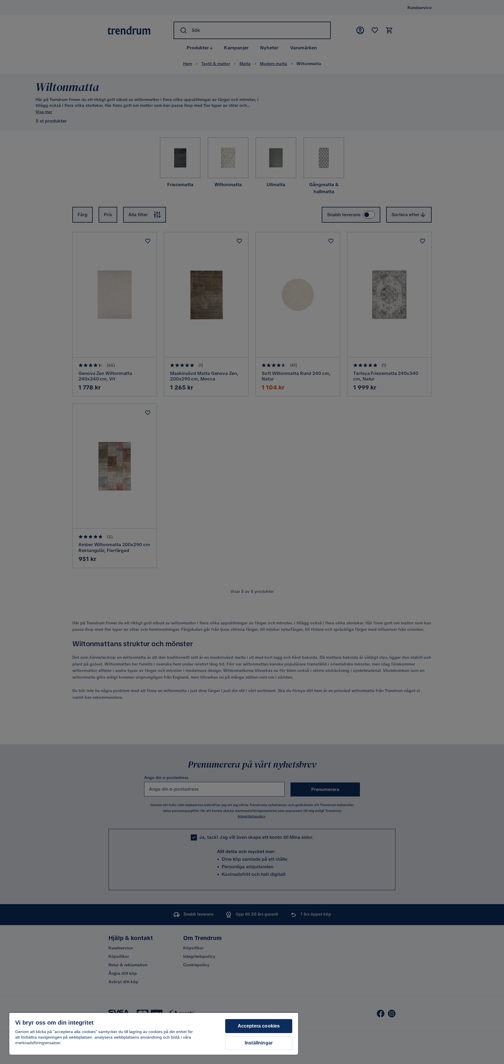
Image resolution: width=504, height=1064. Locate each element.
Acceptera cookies (259, 1025)
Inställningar (259, 1042)
